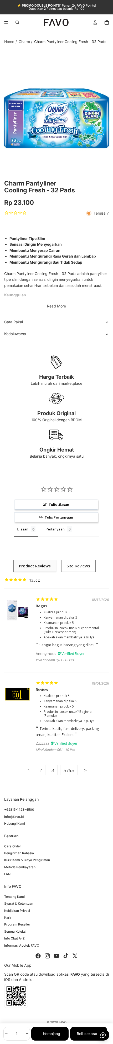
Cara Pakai (13, 322)
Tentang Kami (14, 897)
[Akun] (95, 22)
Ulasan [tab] (22, 529)
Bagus (41, 605)
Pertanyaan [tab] (55, 529)
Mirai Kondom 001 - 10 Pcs (55, 749)
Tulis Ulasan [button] (59, 504)
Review (42, 689)
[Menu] (6, 22)
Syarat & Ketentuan (18, 903)
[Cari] (17, 22)
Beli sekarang (89, 1033)
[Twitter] (75, 956)
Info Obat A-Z (14, 938)
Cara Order (12, 846)
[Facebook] (38, 956)
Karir (8, 917)
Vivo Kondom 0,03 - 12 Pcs (55, 660)
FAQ (7, 874)
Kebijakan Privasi (17, 911)
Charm (24, 41)
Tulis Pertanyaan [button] (59, 517)
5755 (69, 770)
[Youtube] (56, 956)
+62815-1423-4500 (19, 810)
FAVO (62, 1022)
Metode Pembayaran (19, 867)
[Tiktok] (66, 956)
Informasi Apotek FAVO (21, 945)
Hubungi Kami (14, 823)
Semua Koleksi (15, 931)
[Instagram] (47, 956)
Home (9, 41)
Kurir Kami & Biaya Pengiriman (27, 860)
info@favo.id (14, 817)
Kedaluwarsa (15, 333)
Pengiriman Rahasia (19, 853)
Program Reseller (17, 924)
